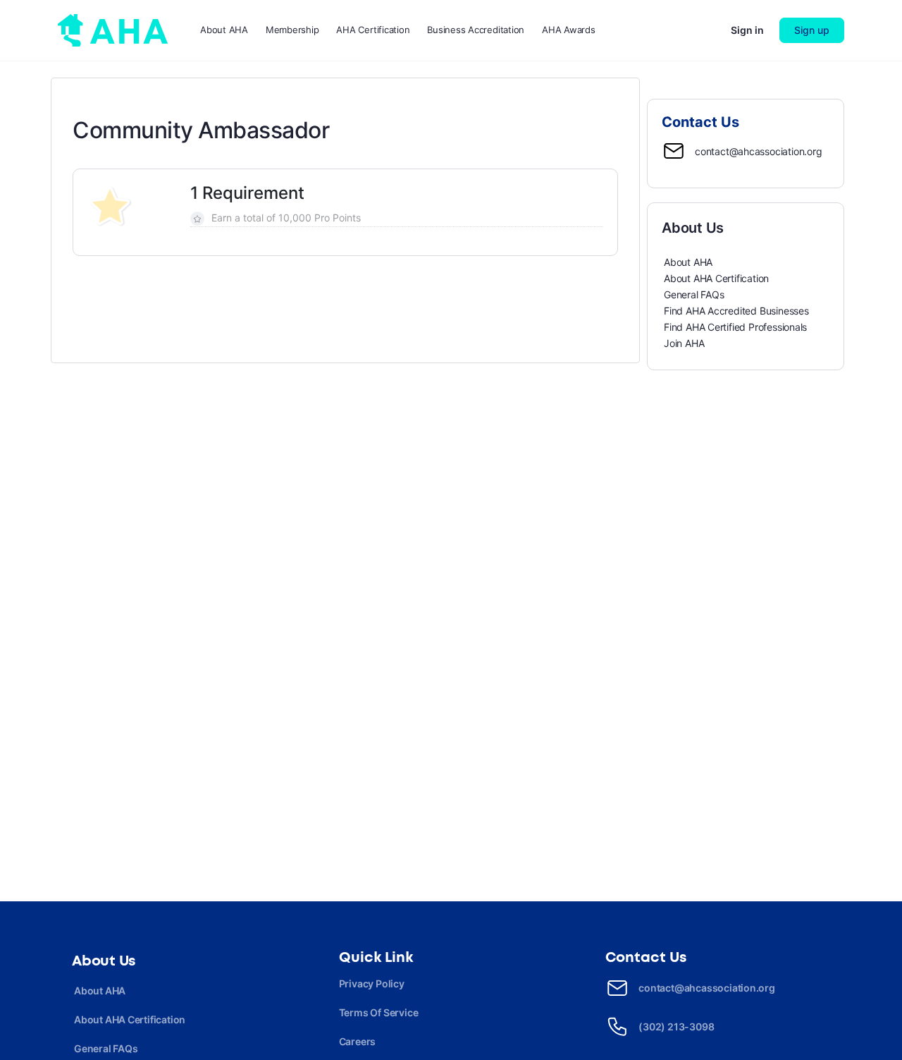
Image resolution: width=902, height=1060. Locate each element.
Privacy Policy (371, 983)
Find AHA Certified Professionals (735, 327)
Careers (357, 1041)
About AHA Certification (716, 278)
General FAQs (694, 294)
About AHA (688, 262)
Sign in (747, 30)
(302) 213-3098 (676, 1026)
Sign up (811, 30)
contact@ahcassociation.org (758, 151)
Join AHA (684, 343)
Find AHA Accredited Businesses (736, 311)
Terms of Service (379, 1012)
